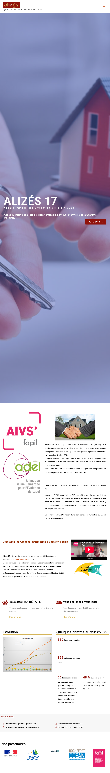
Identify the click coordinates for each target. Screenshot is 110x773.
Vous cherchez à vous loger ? (81, 601)
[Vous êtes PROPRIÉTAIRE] (5, 602)
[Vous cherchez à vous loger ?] (58, 602)
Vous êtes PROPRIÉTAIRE (25, 601)
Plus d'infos (15, 617)
